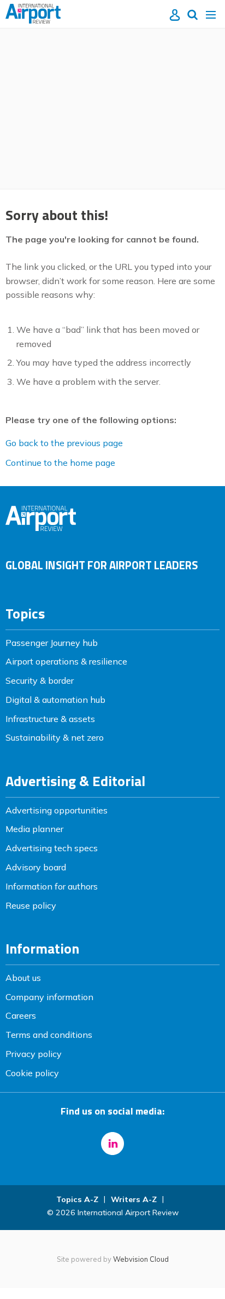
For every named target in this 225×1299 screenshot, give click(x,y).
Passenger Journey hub (51, 642)
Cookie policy (32, 1072)
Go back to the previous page (64, 442)
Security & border (39, 680)
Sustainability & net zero (54, 737)
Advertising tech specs (51, 847)
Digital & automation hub (55, 699)
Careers (20, 1015)
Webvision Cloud (141, 1259)
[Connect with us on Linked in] (112, 1143)
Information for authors (51, 886)
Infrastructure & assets (50, 718)
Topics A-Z (77, 1199)
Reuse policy (30, 905)
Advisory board (35, 867)
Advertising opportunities (56, 810)
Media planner (34, 828)
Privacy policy (33, 1053)
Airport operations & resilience (66, 661)
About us (23, 977)
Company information (49, 996)
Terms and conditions (48, 1034)
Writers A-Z (134, 1199)
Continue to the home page (60, 462)
